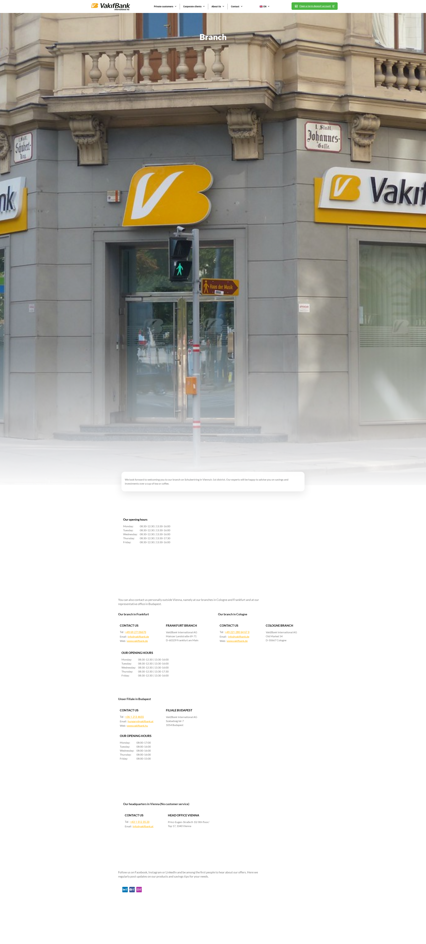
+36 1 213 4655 (134, 717)
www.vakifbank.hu (137, 725)
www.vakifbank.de (137, 640)
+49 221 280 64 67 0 (237, 632)
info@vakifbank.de (138, 636)
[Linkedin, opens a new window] (125, 889)
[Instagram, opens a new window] (139, 889)
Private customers (163, 6)
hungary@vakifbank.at (140, 721)
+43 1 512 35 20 (139, 822)
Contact (235, 6)
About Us (216, 6)
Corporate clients (192, 6)
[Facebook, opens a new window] (132, 889)
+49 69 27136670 (135, 632)
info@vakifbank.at (143, 826)
